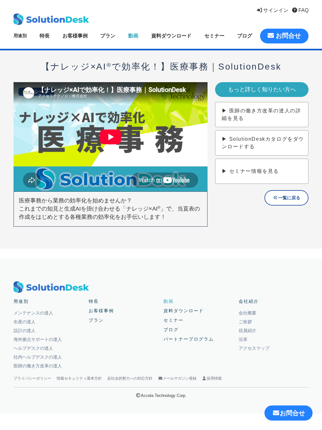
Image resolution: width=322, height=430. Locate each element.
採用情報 (214, 378)
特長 (45, 35)
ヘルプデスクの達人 (33, 348)
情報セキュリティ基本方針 (79, 378)
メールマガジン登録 (180, 378)
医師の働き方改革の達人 (38, 365)
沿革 (243, 339)
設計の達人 (25, 330)
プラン (107, 35)
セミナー (214, 35)
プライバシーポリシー (32, 378)
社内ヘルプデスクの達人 (38, 356)
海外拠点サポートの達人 (38, 339)
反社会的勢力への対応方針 (130, 378)
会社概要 (247, 312)
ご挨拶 (245, 321)
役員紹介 (247, 330)
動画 (133, 35)
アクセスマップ (254, 348)
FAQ (302, 10)
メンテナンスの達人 (33, 312)
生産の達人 (25, 321)
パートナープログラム (189, 339)
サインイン (275, 10)
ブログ (244, 35)
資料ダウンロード (171, 35)
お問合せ (287, 35)
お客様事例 (75, 35)
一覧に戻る (289, 197)
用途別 (20, 35)
